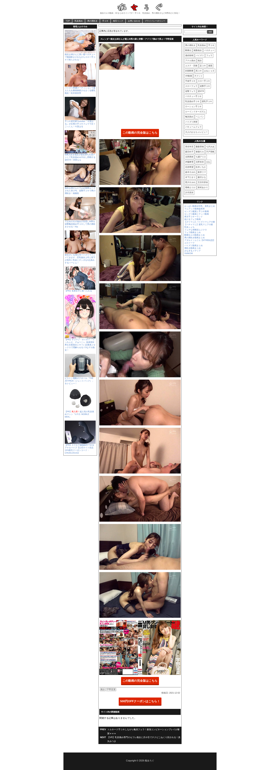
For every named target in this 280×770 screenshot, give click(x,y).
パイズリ (200, 55)
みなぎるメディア (192, 251)
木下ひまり (190, 177)
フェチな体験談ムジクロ (195, 230)
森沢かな (202, 177)
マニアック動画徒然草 (194, 209)
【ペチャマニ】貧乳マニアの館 (198, 224)
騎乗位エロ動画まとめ (194, 235)
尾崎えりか (190, 187)
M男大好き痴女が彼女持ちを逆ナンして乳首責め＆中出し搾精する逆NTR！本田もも (80, 157)
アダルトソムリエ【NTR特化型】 (199, 240)
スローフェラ (191, 86)
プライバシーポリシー (155, 21)
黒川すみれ (190, 182)
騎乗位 (188, 50)
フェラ (209, 55)
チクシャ (198, 76)
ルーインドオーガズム (195, 111)
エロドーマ (189, 243)
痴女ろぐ (149, 760)
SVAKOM (188, 253)
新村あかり (203, 187)
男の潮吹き (92, 21)
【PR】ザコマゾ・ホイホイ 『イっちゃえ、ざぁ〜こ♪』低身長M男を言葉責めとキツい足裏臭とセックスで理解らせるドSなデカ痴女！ (80, 344)
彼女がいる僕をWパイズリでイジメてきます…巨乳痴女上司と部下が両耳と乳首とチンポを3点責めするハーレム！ (80, 259)
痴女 (103, 689)
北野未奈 (200, 162)
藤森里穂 (200, 146)
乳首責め (79, 21)
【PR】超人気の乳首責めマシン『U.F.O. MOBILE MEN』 (79, 414)
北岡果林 (189, 157)
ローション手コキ (193, 106)
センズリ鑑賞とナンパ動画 (196, 214)
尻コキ (199, 71)
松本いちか (201, 167)
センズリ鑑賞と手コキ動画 (196, 211)
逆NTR (201, 91)
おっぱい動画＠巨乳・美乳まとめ (199, 206)
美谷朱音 (189, 146)
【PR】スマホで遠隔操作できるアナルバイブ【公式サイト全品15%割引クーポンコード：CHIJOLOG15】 (79, 449)
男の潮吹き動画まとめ (194, 237)
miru (208, 162)
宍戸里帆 (210, 151)
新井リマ (202, 172)
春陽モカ (200, 151)
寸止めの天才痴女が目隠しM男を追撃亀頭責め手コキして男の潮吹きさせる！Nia (80, 224)
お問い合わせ (134, 21)
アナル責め (190, 60)
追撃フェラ (190, 91)
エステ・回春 (191, 65)
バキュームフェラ (193, 127)
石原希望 (189, 167)
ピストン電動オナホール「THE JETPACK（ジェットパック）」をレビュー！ (79, 381)
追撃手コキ (205, 86)
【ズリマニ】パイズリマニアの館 (199, 222)
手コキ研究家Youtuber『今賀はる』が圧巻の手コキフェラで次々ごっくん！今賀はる (80, 124)
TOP (68, 21)
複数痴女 (198, 50)
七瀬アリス (201, 157)
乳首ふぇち (189, 227)
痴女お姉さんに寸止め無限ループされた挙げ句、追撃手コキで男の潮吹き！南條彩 (80, 190)
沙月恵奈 (189, 192)
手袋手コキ (190, 81)
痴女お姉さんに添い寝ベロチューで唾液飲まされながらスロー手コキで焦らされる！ (80, 57)
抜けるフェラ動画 (192, 219)
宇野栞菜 (111, 689)
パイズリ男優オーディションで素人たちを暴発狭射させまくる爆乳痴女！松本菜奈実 (80, 90)
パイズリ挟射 (191, 122)
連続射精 (189, 55)
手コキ (105, 21)
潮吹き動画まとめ (192, 248)
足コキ (203, 65)
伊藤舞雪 (189, 162)
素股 (210, 65)
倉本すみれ (190, 172)
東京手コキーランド (193, 216)
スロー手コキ (204, 81)
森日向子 (189, 151)
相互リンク (118, 21)
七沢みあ (210, 146)
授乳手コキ (207, 101)
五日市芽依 (203, 182)
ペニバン (200, 117)
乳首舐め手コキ (192, 101)
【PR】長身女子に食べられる (78, 291)
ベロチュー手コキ (193, 96)
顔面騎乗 (189, 71)
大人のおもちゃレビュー (196, 132)
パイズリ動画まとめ (193, 245)
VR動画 (188, 76)
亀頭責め (189, 117)
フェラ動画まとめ (192, 232)
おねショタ (209, 71)
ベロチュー (209, 50)
